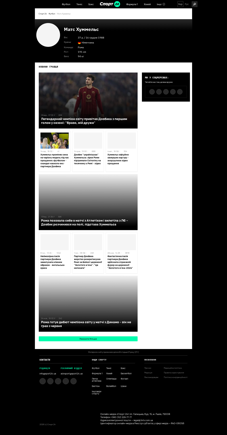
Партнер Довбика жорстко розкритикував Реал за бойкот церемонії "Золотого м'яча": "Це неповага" (88, 262)
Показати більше (88, 338)
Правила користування (174, 373)
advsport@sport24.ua (72, 373)
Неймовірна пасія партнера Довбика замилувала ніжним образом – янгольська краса (52, 262)
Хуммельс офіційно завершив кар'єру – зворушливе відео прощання (118, 159)
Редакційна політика (173, 368)
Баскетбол (126, 373)
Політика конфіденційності (175, 377)
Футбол (66, 4)
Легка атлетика (96, 380)
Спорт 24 (43, 13)
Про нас (147, 368)
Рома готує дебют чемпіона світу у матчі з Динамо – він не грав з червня (86, 324)
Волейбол (111, 386)
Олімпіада (111, 379)
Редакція (148, 373)
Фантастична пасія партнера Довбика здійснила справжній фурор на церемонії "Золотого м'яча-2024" (120, 262)
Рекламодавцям (151, 377)
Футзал (124, 379)
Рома (81, 47)
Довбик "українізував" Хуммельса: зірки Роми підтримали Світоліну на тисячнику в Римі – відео (87, 159)
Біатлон (96, 386)
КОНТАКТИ (45, 359)
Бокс (91, 4)
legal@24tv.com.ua (143, 420)
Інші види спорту (96, 392)
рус (187, 4)
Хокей (147, 4)
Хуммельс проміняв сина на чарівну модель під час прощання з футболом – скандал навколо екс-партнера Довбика (54, 160)
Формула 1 (132, 4)
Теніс (79, 4)
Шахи (123, 386)
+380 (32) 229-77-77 (121, 417)
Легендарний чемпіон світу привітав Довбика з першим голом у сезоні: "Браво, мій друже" (84, 121)
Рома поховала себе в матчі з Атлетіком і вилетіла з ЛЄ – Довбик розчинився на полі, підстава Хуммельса (84, 222)
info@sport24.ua (48, 373)
